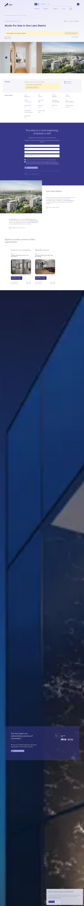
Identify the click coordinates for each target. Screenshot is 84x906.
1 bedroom (54, 96)
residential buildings (33, 220)
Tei (19, 21)
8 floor (26, 96)
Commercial (55, 8)
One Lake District (56, 101)
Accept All (51, 901)
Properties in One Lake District (18, 227)
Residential (46, 8)
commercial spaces (68, 200)
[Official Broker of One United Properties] (8, 4)
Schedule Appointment (32, 167)
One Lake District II (24, 15)
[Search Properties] (71, 9)
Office (63, 8)
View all (15, 282)
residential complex (29, 219)
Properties (37, 8)
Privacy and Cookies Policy (52, 159)
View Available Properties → (71, 33)
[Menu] (78, 4)
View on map (68, 83)
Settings (58, 901)
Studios (16, 21)
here (56, 74)
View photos (68, 81)
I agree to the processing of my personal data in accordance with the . (41, 159)
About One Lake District (54, 207)
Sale (12, 21)
